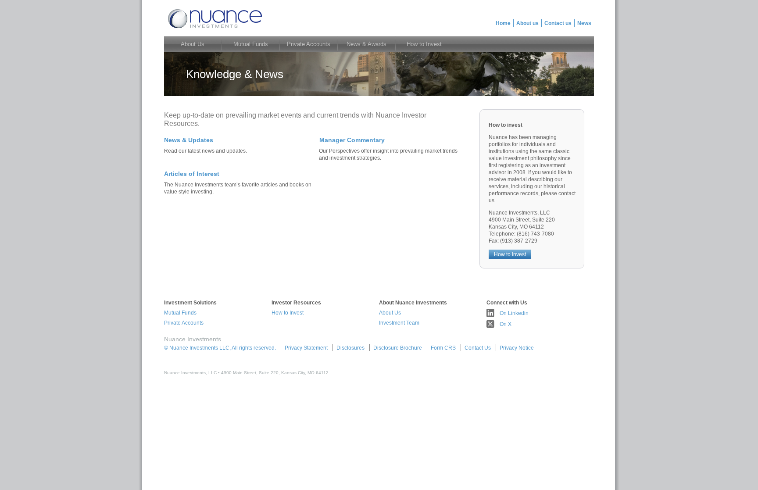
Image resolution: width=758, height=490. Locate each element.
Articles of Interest (191, 173)
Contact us (558, 23)
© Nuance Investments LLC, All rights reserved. (220, 348)
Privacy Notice (517, 348)
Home (503, 23)
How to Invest (510, 254)
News (584, 23)
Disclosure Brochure (397, 348)
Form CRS (443, 348)
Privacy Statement (306, 348)
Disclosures (350, 348)
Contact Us (478, 348)
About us (527, 23)
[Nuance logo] (214, 29)
